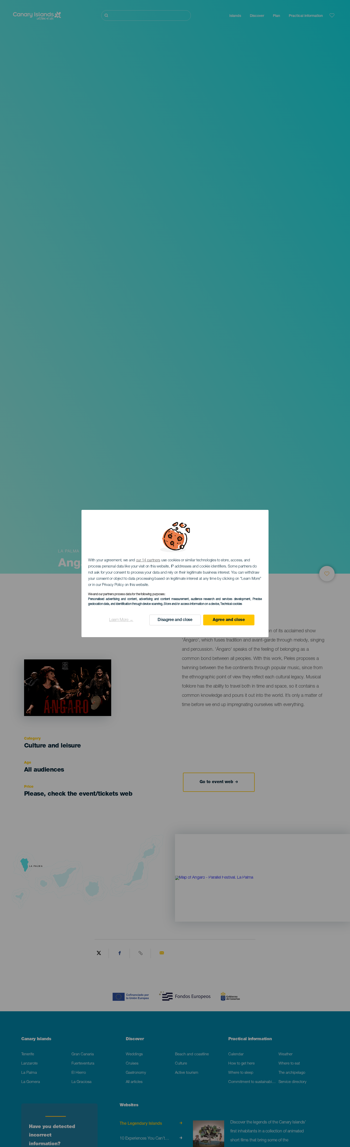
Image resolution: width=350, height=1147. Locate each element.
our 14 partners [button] (148, 560)
